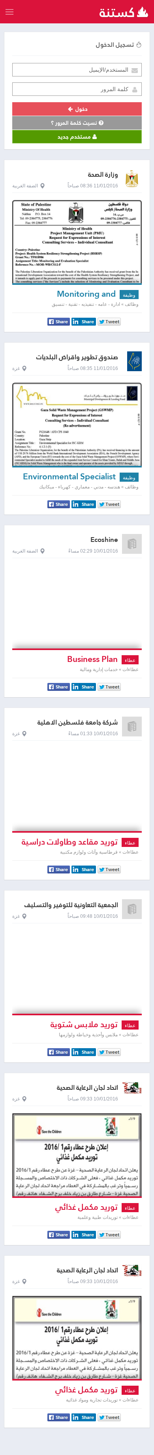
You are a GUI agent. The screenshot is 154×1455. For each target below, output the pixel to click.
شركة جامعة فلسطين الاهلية (78, 722)
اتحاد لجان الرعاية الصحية (87, 1087)
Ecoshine (104, 540)
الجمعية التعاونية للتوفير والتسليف (71, 905)
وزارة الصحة (103, 174)
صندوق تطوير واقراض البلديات (77, 357)
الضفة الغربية (25, 186)
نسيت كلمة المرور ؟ (75, 123)
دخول (81, 109)
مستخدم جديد (75, 137)
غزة (16, 368)
